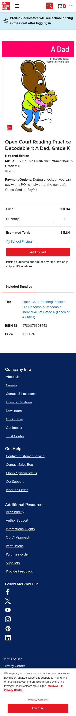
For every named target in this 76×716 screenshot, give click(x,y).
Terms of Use (12, 659)
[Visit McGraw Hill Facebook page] (8, 591)
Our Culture (14, 419)
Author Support (17, 520)
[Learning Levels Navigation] (17, 6)
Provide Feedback (19, 571)
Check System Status (21, 473)
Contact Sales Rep (19, 464)
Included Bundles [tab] (19, 286)
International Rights (20, 529)
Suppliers (13, 563)
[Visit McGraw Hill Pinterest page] (8, 628)
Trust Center (15, 436)
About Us (12, 376)
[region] (38, 692)
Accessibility (15, 512)
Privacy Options (38, 699)
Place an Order (17, 490)
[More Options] (71, 6)
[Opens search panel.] (49, 6)
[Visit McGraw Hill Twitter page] (8, 600)
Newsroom (14, 410)
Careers (11, 385)
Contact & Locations (20, 393)
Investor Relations (19, 402)
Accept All (38, 708)
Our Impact (14, 427)
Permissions (14, 546)
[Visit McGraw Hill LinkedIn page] (8, 637)
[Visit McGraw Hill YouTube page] (8, 610)
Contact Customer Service (25, 456)
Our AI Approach (18, 537)
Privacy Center (14, 666)
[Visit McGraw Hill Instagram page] (8, 619)
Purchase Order (17, 554)
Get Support (15, 481)
